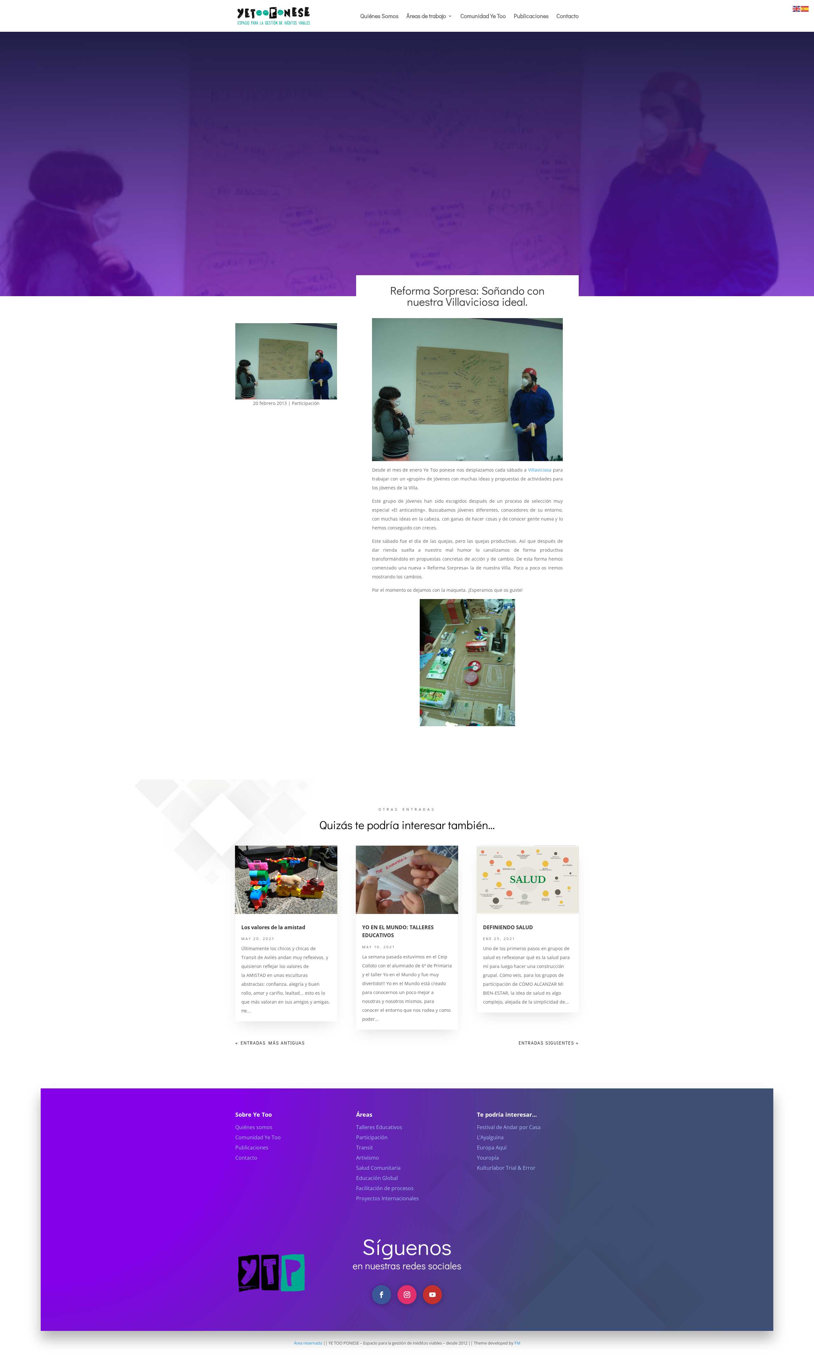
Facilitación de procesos (385, 1188)
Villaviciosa (539, 470)
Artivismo (367, 1157)
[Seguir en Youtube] (432, 1294)
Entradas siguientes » (549, 1043)
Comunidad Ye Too (483, 17)
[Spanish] (805, 8)
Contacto (567, 17)
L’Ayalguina (490, 1137)
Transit (364, 1147)
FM (517, 1343)
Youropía (488, 1157)
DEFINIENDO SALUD (508, 927)
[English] (797, 8)
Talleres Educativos (379, 1127)
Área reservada (308, 1343)
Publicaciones (531, 17)
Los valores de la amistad (273, 927)
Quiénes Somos (379, 17)
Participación (306, 403)
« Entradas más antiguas (270, 1043)
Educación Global (377, 1178)
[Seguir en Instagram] (407, 1294)
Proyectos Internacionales (387, 1198)
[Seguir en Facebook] (381, 1294)
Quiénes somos (253, 1127)
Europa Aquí (492, 1147)
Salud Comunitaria (378, 1167)
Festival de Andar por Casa (509, 1127)
